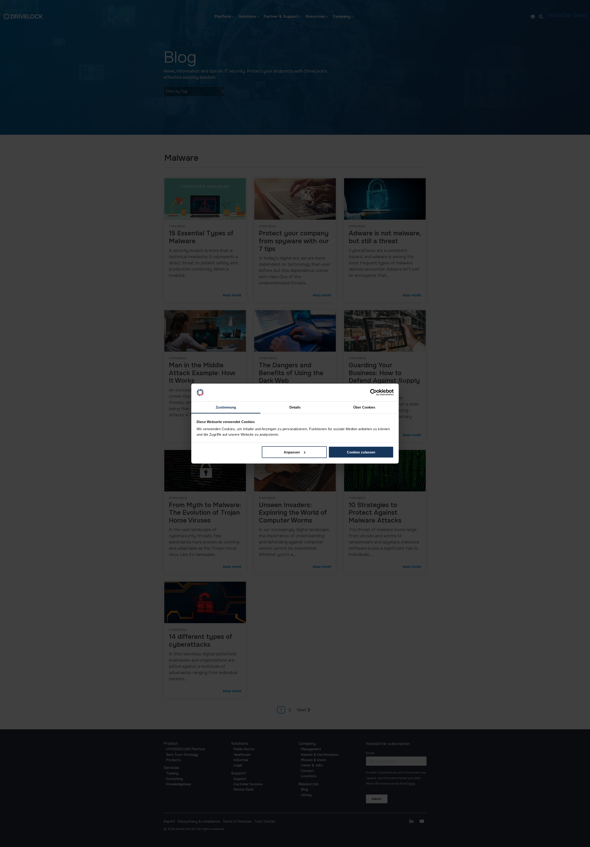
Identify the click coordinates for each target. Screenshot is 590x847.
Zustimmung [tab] (226, 407)
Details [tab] (295, 407)
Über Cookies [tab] (364, 407)
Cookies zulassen (361, 452)
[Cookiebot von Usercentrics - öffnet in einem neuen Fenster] (373, 392)
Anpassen (292, 452)
